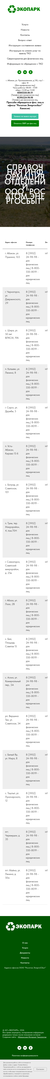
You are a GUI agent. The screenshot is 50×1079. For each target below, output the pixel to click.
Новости (25, 29)
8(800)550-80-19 (25, 92)
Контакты (25, 35)
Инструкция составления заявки (25, 45)
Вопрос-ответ (25, 40)
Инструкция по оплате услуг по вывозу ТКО (25, 52)
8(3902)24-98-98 (25, 97)
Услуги (25, 24)
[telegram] (19, 72)
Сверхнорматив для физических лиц (25, 58)
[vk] (25, 72)
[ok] (31, 72)
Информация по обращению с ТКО (25, 63)
